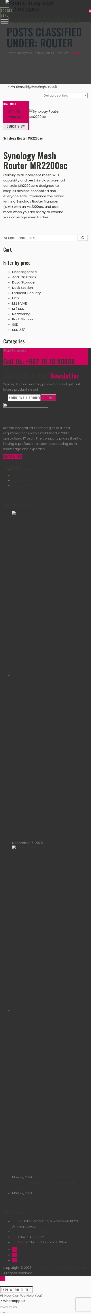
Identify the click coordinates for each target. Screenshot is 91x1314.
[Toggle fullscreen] (10, 1307)
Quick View (16, 126)
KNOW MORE (12, 456)
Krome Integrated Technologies (58, 1267)
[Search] (83, 238)
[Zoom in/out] (15, 1307)
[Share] (6, 1307)
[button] (12, 1300)
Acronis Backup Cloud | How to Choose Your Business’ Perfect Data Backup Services (48, 1182)
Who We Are (22, 469)
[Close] (2, 1283)
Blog (15, 475)
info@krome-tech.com (35, 1231)
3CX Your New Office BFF (63, 842)
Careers (18, 480)
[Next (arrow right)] (6, 1312)
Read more (10, 103)
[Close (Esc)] (2, 1307)
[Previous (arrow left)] (2, 1312)
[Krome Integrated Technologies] (45, 6)
